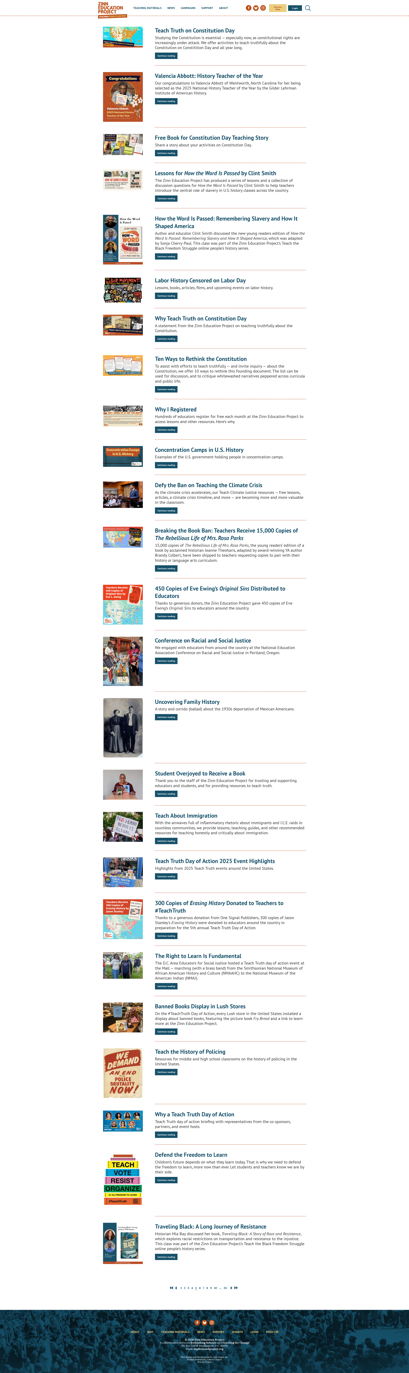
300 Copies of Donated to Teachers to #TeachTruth (219, 906)
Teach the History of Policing (190, 1051)
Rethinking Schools (203, 1342)
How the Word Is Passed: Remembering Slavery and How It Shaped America (226, 222)
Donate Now (278, 8)
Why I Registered (176, 409)
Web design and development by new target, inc (204, 1357)
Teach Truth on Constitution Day (195, 30)
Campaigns (188, 8)
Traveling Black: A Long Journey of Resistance (210, 1226)
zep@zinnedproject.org (209, 1348)
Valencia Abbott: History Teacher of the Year (209, 75)
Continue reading (166, 55)
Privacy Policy (204, 1362)
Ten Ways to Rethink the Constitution (201, 358)
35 (225, 1288)
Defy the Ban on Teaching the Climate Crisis (208, 485)
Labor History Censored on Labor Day (200, 280)
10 (215, 1288)
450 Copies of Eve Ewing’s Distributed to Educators (220, 592)
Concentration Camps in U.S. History (199, 449)
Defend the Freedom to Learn (191, 1154)
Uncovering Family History (187, 701)
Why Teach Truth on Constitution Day (201, 318)
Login (295, 8)
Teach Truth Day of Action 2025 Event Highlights (215, 861)
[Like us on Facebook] (197, 1322)
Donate (237, 1332)
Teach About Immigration (186, 815)
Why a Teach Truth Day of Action (194, 1114)
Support (207, 8)
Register (272, 1332)
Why (150, 1332)
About (223, 8)
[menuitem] (147, 8)
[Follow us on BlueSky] (204, 1323)
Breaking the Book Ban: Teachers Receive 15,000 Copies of (226, 534)
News (171, 8)
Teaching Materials (147, 8)
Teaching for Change (235, 1342)
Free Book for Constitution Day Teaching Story (211, 137)
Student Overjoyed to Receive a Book (200, 773)
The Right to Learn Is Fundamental (198, 956)
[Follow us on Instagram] (212, 1322)
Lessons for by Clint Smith (215, 173)
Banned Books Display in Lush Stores (200, 1006)
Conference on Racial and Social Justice (203, 640)
